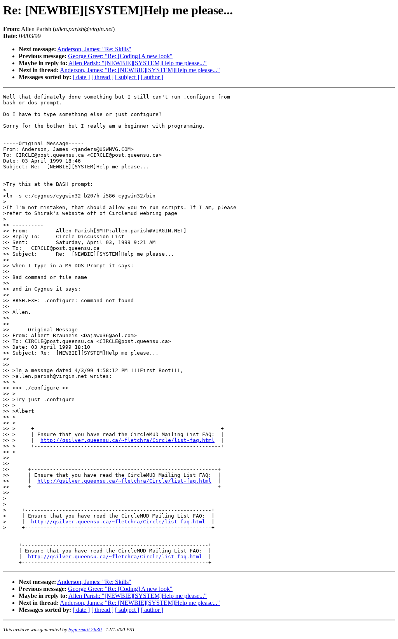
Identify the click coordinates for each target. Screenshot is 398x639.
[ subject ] (127, 77)
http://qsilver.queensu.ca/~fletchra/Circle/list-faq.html (127, 440)
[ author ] (152, 77)
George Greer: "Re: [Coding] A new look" (120, 56)
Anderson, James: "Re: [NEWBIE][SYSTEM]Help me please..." (140, 70)
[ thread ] (102, 77)
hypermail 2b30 (85, 629)
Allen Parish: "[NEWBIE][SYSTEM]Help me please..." (137, 63)
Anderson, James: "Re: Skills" (94, 49)
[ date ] (81, 77)
